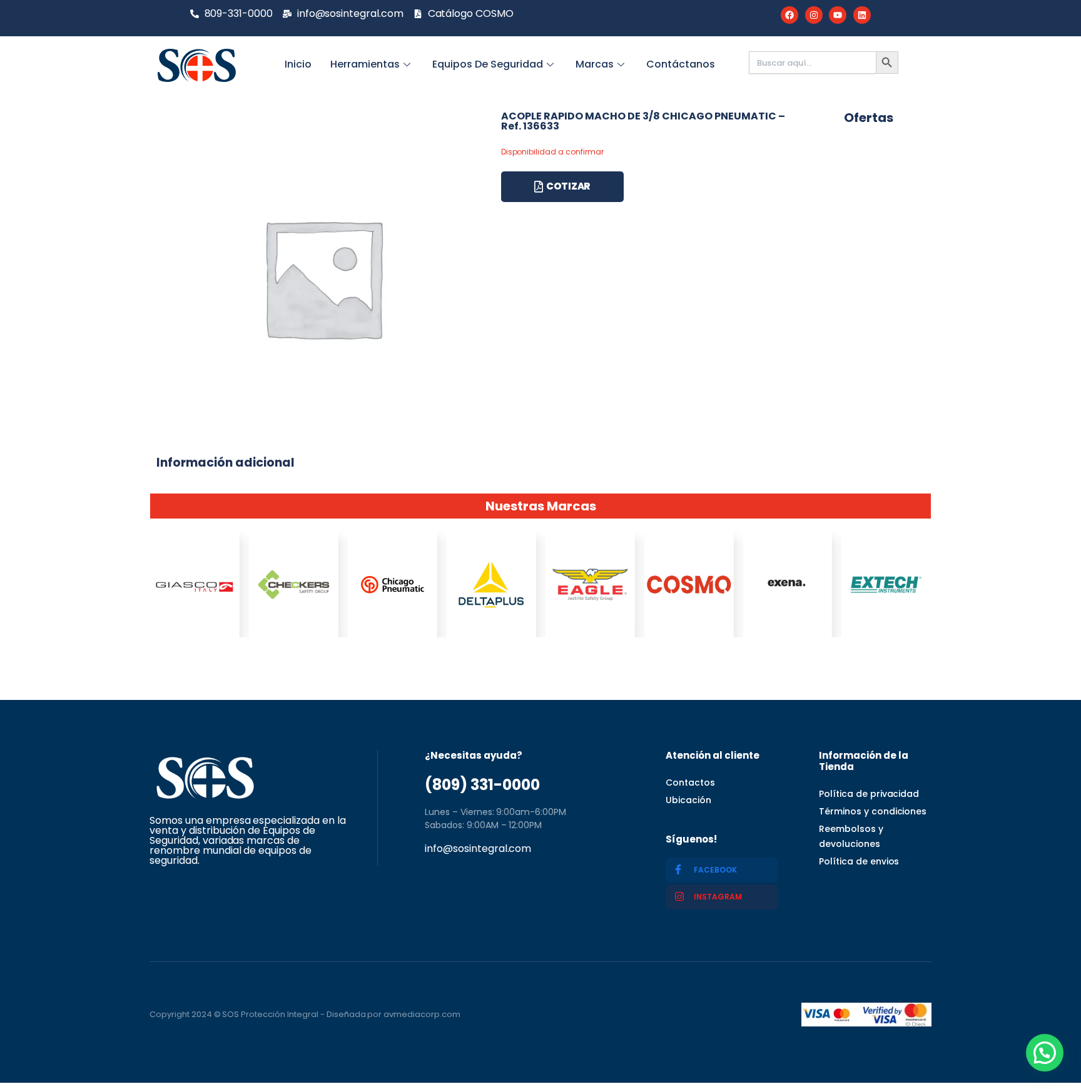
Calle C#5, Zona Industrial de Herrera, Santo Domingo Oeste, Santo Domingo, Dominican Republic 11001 (519, 888)
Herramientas (365, 64)
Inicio (298, 64)
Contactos (690, 782)
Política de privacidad (869, 794)
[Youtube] (837, 15)
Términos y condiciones (872, 811)
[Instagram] (814, 15)
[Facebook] (789, 15)
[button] (1044, 1052)
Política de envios (859, 861)
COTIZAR (568, 186)
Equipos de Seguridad (487, 64)
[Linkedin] (862, 15)
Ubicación (688, 800)
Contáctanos (680, 64)
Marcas (595, 64)
